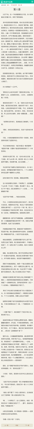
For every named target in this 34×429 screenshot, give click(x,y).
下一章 (27, 425)
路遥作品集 (8, 1)
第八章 (20, 5)
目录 (17, 425)
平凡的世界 (14, 5)
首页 (8, 5)
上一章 (6, 425)
